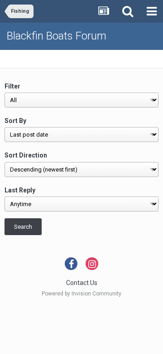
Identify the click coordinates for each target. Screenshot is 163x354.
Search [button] (23, 226)
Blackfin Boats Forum (56, 36)
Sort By (15, 120)
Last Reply (20, 190)
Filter (12, 86)
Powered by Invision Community (81, 293)
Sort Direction (26, 155)
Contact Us (81, 282)
